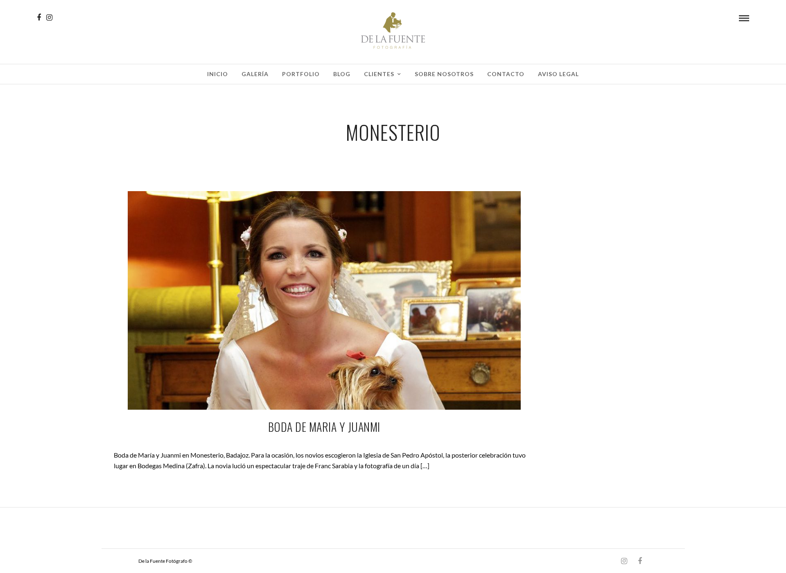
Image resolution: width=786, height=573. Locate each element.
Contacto (505, 73)
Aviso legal (558, 73)
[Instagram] (49, 17)
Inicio (217, 73)
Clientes (379, 73)
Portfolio (301, 73)
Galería (255, 73)
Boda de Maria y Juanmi (324, 426)
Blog (341, 73)
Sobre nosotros (444, 73)
